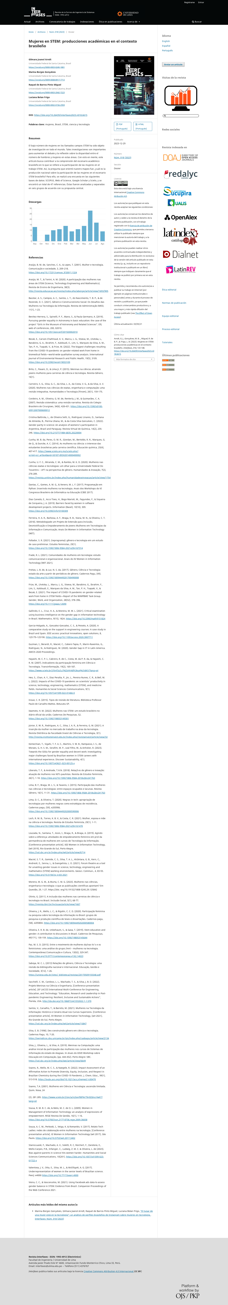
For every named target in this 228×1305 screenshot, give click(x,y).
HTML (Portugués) (141, 126)
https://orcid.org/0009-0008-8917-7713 (47, 79)
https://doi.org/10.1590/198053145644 (67, 937)
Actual (27, 21)
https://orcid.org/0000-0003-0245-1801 (47, 67)
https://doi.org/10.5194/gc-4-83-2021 (48, 874)
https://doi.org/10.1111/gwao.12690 (47, 603)
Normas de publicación (174, 302)
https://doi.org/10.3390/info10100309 (48, 510)
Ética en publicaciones (110, 21)
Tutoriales (167, 342)
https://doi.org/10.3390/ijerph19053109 (49, 362)
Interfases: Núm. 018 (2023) (49, 1218)
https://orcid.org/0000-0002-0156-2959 (47, 105)
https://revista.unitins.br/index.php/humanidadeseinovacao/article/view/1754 (70, 477)
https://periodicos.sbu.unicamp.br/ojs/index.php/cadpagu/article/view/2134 (69, 1038)
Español (166, 45)
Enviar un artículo (173, 64)
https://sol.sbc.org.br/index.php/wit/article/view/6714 (57, 852)
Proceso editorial (170, 329)
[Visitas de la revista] (180, 117)
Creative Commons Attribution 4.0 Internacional (109, 1271)
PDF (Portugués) (121, 126)
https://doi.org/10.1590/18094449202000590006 (54, 811)
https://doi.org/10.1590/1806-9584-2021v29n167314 (56, 548)
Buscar (198, 21)
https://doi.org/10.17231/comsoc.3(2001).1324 (53, 272)
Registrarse (189, 2)
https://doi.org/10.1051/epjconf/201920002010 (53, 331)
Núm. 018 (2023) (57, 32)
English (166, 41)
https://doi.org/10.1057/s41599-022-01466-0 (52, 692)
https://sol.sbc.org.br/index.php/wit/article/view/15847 (58, 1023)
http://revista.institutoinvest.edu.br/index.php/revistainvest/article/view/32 (68, 736)
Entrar (201, 2)
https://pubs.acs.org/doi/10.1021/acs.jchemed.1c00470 (67, 1079)
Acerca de (132, 21)
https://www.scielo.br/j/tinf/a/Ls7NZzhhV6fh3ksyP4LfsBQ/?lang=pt (63, 670)
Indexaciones (87, 21)
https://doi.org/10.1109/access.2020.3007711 (69, 637)
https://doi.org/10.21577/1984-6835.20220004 (57, 432)
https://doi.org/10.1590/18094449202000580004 (69, 922)
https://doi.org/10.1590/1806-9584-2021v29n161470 (56, 826)
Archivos (40, 21)
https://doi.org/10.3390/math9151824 (85, 618)
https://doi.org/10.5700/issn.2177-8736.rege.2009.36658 (58, 1119)
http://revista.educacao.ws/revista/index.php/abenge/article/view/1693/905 (68, 291)
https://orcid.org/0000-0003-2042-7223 (47, 92)
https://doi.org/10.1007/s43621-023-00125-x (52, 763)
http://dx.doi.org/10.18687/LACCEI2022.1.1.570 (66, 1001)
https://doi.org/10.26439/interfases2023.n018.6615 (60, 115)
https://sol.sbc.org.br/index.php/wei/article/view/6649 (57, 1060)
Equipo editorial (170, 316)
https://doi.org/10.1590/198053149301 (49, 718)
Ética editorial (169, 289)
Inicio (31, 32)
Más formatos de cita (126, 359)
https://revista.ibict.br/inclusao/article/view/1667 (54, 904)
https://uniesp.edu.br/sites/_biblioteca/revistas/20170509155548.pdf (65, 974)
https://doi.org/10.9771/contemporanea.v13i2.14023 (56, 956)
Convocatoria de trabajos (62, 21)
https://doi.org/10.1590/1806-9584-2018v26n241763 (68, 778)
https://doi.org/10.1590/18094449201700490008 (54, 577)
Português (167, 50)
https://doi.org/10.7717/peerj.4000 (60, 1175)
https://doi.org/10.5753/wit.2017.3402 (55, 1138)
